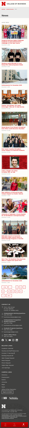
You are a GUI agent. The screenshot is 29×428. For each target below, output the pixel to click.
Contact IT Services (7, 353)
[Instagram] (13, 340)
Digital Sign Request (8, 365)
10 (9, 292)
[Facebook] (3, 340)
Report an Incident (7, 392)
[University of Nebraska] (13, 398)
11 (13, 292)
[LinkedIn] (17, 340)
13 (21, 292)
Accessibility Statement (17, 414)
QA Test (10, 414)
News (3, 387)
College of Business (16, 4)
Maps (3, 384)
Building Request (7, 355)
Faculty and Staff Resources (10, 351)
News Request (6, 360)
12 (17, 292)
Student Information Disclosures (8, 418)
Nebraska (3, 9)
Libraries (4, 382)
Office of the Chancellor (9, 389)
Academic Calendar (7, 348)
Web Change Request (8, 358)
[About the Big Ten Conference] (4, 398)
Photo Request (6, 363)
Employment (5, 377)
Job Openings (6, 367)
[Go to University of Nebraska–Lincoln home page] (4, 4)
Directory (4, 375)
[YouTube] (10, 340)
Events (4, 379)
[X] (6, 340)
